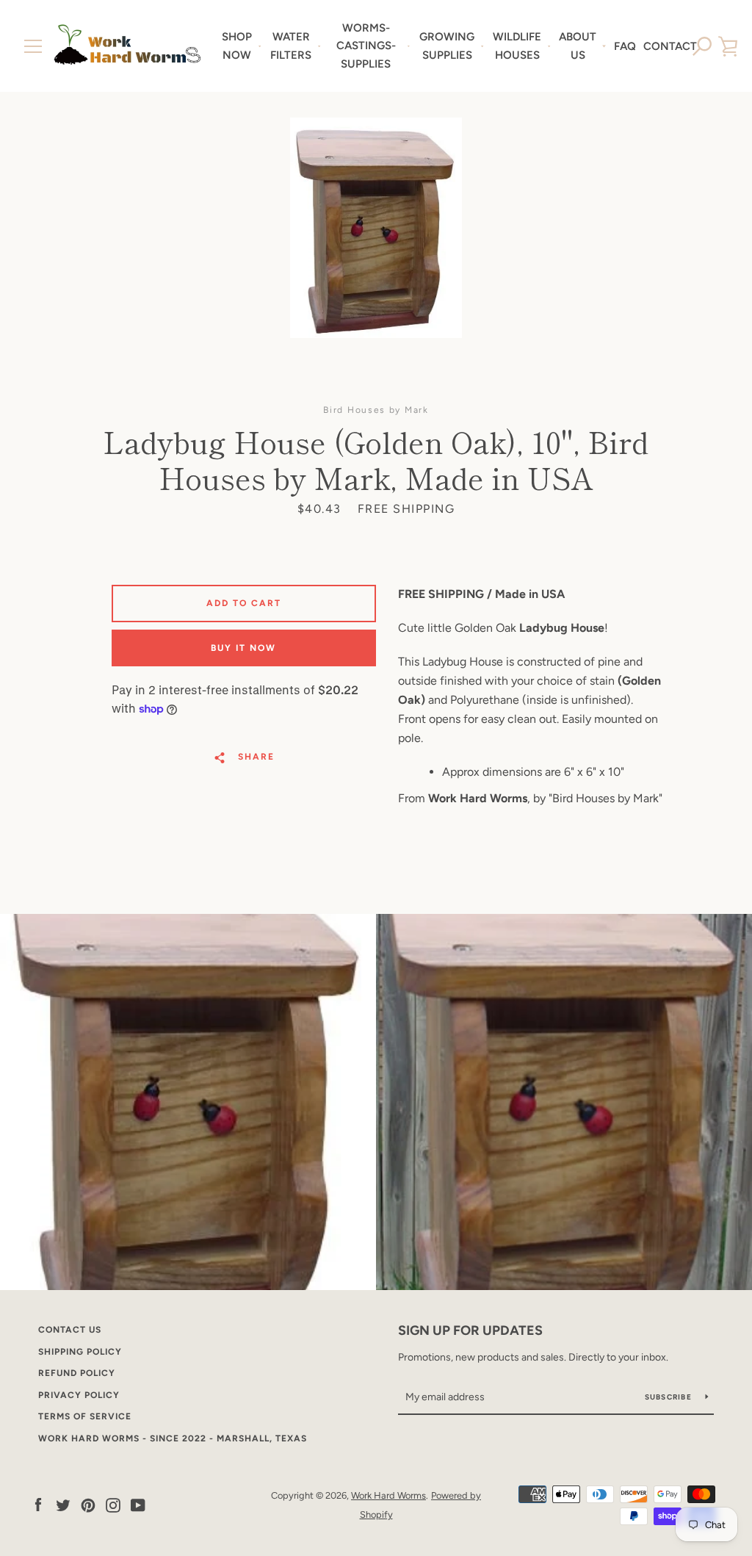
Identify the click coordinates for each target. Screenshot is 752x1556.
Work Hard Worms (388, 1495)
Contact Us (69, 1330)
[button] (702, 46)
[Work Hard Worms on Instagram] (113, 1504)
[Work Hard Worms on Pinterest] (88, 1504)
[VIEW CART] (728, 46)
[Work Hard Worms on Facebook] (38, 1504)
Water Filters (290, 45)
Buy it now (243, 648)
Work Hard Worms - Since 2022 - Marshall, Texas (172, 1438)
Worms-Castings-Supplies (366, 46)
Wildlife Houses (517, 45)
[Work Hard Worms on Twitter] (63, 1504)
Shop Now (237, 45)
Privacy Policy (79, 1395)
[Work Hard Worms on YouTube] (138, 1504)
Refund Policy (76, 1373)
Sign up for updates (470, 1330)
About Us (577, 45)
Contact (670, 46)
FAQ (625, 46)
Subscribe (670, 1397)
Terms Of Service (84, 1416)
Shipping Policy (80, 1352)
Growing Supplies (446, 45)
